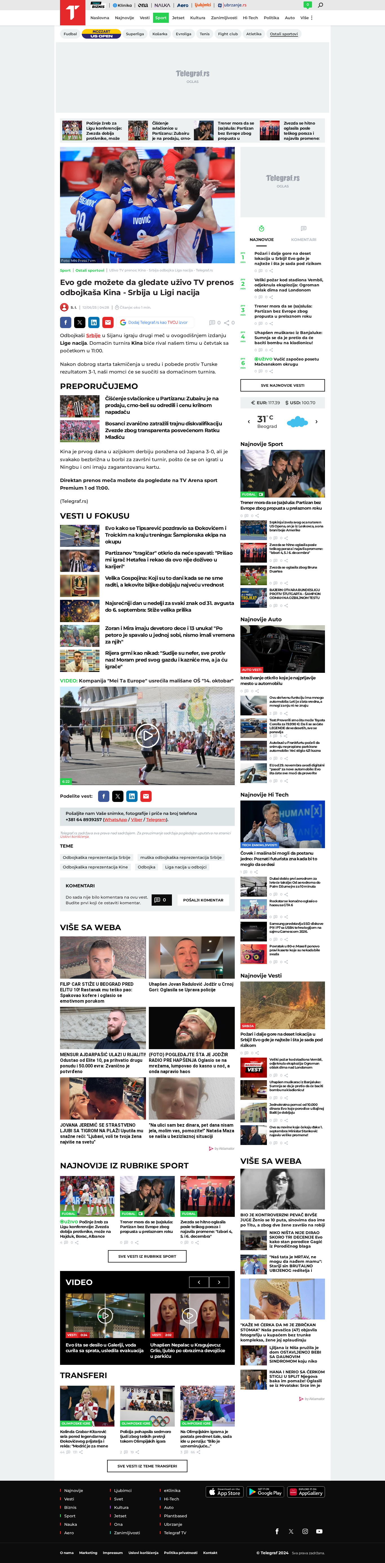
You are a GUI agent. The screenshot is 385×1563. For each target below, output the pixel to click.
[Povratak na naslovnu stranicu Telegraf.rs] (72, 12)
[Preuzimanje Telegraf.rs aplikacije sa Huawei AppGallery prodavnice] (306, 1492)
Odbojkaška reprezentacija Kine (95, 867)
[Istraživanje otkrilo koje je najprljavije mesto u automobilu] (282, 649)
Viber (136, 819)
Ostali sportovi (90, 270)
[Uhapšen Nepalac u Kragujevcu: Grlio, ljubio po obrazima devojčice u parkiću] (189, 1316)
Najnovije (261, 444)
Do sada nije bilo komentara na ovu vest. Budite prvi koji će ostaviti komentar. (107, 900)
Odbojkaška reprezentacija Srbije (96, 857)
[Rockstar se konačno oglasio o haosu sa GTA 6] (253, 909)
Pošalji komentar (203, 900)
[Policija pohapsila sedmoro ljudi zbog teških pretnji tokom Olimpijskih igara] (147, 1406)
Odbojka (146, 867)
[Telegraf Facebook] (277, 1531)
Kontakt (210, 1553)
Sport (65, 270)
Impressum (113, 1553)
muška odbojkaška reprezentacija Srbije (181, 857)
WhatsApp (115, 819)
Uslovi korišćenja (74, 836)
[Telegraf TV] (319, 1531)
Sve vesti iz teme (147, 1466)
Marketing (88, 1553)
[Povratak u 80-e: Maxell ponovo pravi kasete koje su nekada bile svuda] (253, 954)
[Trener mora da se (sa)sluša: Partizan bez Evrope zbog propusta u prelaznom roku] (204, 130)
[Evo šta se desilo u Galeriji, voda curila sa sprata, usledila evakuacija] (105, 1316)
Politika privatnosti (181, 1553)
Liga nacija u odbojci (186, 867)
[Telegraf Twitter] (291, 1531)
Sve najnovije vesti (282, 385)
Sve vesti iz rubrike (147, 1256)
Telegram (156, 819)
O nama (67, 1553)
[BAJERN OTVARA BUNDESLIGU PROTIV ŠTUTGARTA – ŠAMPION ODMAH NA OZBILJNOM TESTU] (253, 598)
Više (304, 17)
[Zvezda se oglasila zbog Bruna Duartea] (253, 575)
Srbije (93, 335)
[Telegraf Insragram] (305, 1531)
